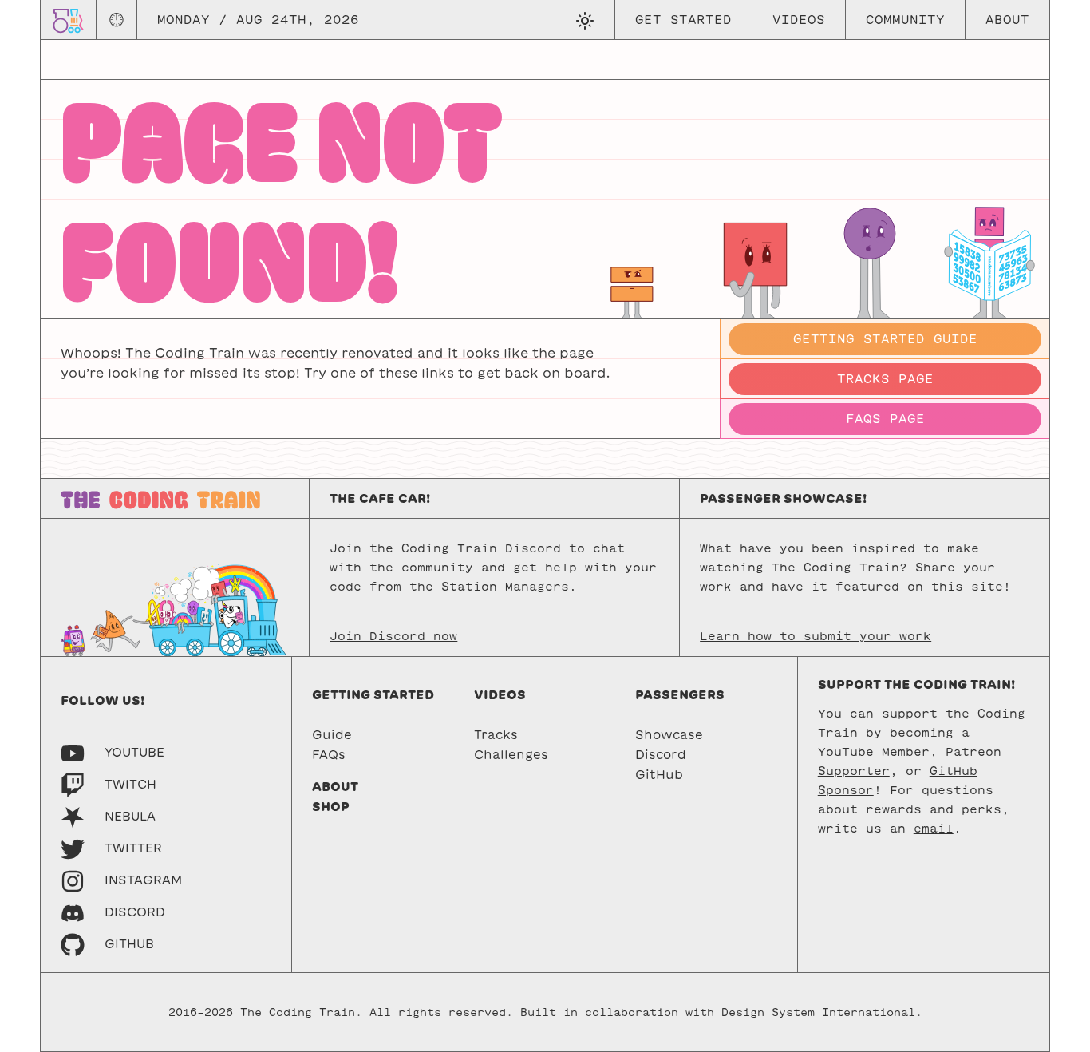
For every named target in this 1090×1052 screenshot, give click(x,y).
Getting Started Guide (885, 339)
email (934, 828)
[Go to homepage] (68, 20)
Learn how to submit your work (815, 636)
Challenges (511, 755)
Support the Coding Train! (916, 684)
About (1007, 20)
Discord (660, 755)
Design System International (818, 1012)
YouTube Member (874, 751)
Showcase (669, 735)
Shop (331, 807)
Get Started (683, 20)
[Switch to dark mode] (584, 20)
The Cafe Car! (380, 498)
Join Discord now (393, 636)
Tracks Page (885, 379)
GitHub (659, 775)
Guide (332, 735)
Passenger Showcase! (783, 498)
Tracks (496, 735)
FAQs (329, 755)
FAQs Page (885, 419)
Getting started (373, 695)
